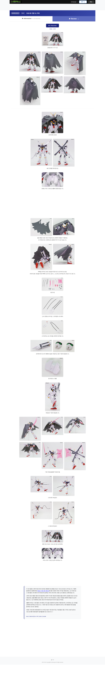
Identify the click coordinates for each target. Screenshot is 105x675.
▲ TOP (52, 659)
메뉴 (91, 1)
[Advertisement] (52, 7)
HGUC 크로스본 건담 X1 (43, 591)
